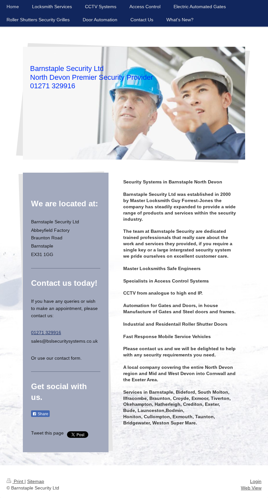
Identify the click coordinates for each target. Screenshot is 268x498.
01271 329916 (46, 332)
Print (18, 481)
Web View (251, 487)
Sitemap (35, 481)
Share (42, 414)
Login (255, 481)
